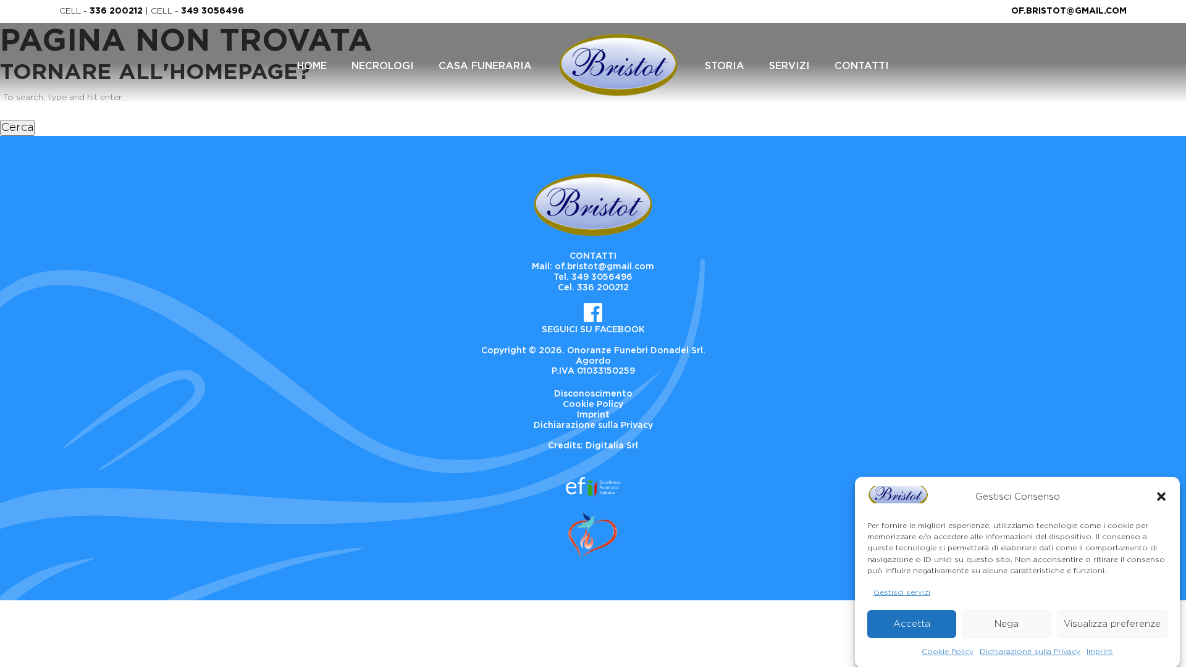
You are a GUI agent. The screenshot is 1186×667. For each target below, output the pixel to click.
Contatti (862, 66)
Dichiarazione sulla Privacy (1030, 651)
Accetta (911, 624)
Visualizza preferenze (1112, 624)
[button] (1161, 496)
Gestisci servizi (901, 591)
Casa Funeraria (485, 66)
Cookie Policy (948, 651)
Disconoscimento (593, 394)
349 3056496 (212, 11)
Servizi (789, 66)
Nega (1007, 624)
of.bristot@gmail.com (1069, 11)
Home (312, 66)
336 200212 (116, 11)
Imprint (1100, 651)
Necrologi (382, 66)
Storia (724, 66)
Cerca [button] (17, 127)
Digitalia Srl (612, 446)
